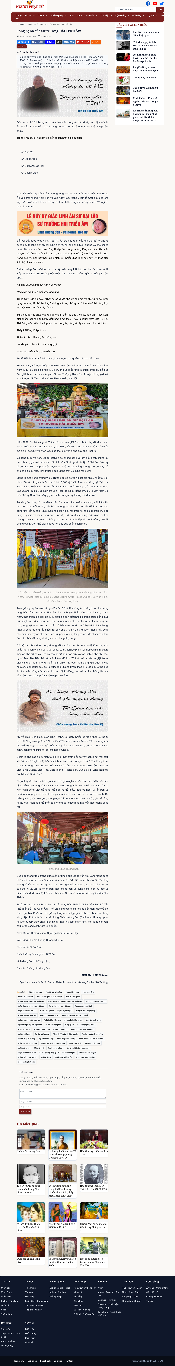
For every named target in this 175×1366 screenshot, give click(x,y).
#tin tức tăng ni (68, 1053)
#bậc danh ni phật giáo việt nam (31, 1006)
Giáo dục (78, 1305)
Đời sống (137, 15)
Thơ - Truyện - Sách (132, 1288)
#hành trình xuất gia (87, 1053)
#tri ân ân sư (46, 1057)
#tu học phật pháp (92, 1043)
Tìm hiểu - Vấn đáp (34, 1305)
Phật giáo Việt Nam (131, 1301)
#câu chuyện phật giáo (27, 1043)
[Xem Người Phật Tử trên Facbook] (148, 3)
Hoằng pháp (57, 15)
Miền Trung (6, 1292)
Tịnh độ (29, 1292)
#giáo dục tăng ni (64, 1011)
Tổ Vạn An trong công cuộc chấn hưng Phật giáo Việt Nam (28, 1189)
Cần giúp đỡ (152, 1292)
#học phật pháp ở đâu (86, 1025)
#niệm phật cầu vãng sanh (78, 1048)
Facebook (45, 1361)
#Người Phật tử (24, 1029)
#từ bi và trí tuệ (24, 1048)
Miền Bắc (5, 1288)
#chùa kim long (72, 992)
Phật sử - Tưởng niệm (84, 1314)
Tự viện (151, 15)
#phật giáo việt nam (52, 1020)
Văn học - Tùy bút (107, 1300)
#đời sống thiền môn (63, 1057)
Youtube (58, 1361)
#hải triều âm (88, 992)
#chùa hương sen (73, 997)
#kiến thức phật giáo (26, 1062)
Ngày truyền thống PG (85, 1288)
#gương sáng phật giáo (49, 1053)
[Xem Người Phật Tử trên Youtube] (155, 3)
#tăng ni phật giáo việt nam (82, 1029)
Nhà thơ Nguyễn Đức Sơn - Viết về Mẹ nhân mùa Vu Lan (145, 45)
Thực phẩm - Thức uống (10, 1335)
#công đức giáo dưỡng (27, 1057)
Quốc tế (5, 1305)
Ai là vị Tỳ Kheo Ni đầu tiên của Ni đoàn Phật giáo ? (29, 1227)
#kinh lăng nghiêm (56, 1048)
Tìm (160, 9)
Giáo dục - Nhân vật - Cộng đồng (108, 1306)
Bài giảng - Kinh (130, 1296)
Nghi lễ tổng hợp (57, 1292)
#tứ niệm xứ (39, 1048)
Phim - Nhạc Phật (130, 1292)
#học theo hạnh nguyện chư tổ (75, 1015)
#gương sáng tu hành (83, 1006)
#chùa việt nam (24, 1034)
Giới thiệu (166, 15)
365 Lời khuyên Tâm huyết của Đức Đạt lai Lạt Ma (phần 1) (145, 58)
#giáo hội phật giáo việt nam (30, 1025)
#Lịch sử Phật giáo (53, 1025)
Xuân (100, 1288)
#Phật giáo (69, 1025)
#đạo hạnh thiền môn (27, 1053)
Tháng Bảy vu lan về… (145, 77)
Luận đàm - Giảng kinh (36, 1301)
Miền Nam (6, 1296)
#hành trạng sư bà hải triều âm (31, 1001)
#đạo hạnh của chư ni (27, 1011)
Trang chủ (19, 17)
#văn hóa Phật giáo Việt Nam (91, 1039)
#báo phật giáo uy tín (73, 1020)
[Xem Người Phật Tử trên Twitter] (161, 3)
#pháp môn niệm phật (49, 1015)
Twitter (69, 1361)
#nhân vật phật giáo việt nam (53, 1043)
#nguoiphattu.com (42, 1029)
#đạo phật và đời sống (66, 1039)
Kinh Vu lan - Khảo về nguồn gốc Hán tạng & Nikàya (145, 101)
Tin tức (29, 15)
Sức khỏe (5, 1329)
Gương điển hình (154, 1296)
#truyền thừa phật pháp (85, 1011)
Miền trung (30, 1333)
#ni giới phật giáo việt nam (60, 1006)
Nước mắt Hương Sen (28, 1151)
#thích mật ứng (35, 992)
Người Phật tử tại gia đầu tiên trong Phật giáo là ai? (93, 1227)
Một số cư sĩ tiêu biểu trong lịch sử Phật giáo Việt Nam (92, 1262)
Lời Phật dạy (7, 1345)
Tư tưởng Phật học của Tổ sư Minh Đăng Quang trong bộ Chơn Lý (62, 1154)
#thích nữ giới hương (26, 1039)
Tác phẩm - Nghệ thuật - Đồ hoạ (109, 1313)
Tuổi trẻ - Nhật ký (33, 1309)
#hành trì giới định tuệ (27, 1015)
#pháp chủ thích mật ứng (92, 1034)
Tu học (42, 15)
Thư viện (105, 15)
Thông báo (6, 1314)
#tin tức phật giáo (93, 1020)
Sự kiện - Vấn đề (82, 1309)
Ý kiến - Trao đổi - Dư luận (108, 1294)
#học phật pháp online (85, 1057)
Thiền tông (30, 1288)
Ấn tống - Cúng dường (157, 1288)
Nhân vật (32, 24)
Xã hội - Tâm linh (9, 1301)
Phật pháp (75, 15)
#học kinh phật (75, 1043)
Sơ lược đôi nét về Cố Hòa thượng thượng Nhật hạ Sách (62, 1262)
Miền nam (30, 1338)
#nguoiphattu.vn (60, 1029)
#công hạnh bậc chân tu (96, 1001)
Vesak (4, 1309)
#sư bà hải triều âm (54, 992)
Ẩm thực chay (8, 1341)
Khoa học (78, 1301)
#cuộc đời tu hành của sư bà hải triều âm (65, 1001)
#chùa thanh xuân (25, 997)
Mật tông (29, 1296)
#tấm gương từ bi (47, 1011)
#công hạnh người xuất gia (29, 1020)
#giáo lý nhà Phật (46, 1039)
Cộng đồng (121, 15)
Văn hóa (90, 15)
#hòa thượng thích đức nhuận (49, 997)
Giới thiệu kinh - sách (59, 1288)
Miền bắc (29, 1329)
